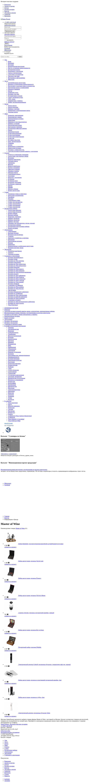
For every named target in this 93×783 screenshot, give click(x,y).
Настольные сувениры (15, 127)
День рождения (13, 403)
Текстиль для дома (13, 76)
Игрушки (11, 65)
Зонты (6, 104)
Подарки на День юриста (16, 269)
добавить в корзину (10, 547)
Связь (10, 368)
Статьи (6, 774)
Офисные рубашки (14, 169)
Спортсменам (12, 371)
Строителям (11, 373)
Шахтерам (11, 388)
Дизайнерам (12, 334)
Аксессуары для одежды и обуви (18, 156)
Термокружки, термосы (15, 100)
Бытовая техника (13, 233)
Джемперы (11, 163)
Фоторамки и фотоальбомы (16, 78)
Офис (6, 114)
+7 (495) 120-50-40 (10, 22)
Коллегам (11, 399)
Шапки (10, 185)
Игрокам (10, 337)
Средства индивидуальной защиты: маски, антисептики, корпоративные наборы (29, 311)
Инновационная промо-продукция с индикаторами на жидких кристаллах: (24, 469)
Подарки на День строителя (16, 279)
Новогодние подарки (14, 148)
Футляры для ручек (14, 140)
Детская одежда (13, 161)
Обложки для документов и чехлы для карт (21, 223)
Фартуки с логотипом (15, 177)
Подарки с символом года (16, 149)
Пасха (10, 404)
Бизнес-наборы (12, 213)
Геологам (11, 394)
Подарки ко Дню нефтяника (16, 275)
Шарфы (10, 187)
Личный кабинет (9, 34)
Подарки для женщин (11, 321)
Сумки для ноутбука (14, 203)
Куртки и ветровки (14, 167)
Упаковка (11, 143)
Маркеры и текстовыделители (17, 122)
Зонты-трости (12, 105)
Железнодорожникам (14, 336)
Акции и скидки (9, 6)
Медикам (11, 340)
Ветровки (11, 158)
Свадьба (10, 409)
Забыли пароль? (9, 41)
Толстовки (11, 176)
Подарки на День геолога (16, 303)
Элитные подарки (13, 254)
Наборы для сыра (13, 221)
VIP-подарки (8, 319)
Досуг (6, 81)
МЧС (9, 345)
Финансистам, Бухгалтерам (16, 378)
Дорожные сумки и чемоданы (17, 194)
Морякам (11, 342)
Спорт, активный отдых (15, 97)
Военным (11, 331)
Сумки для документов (15, 202)
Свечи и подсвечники (15, 73)
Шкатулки (11, 79)
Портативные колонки (15, 241)
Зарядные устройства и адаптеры (18, 238)
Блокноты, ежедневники (15, 115)
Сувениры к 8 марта (14, 300)
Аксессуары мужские (14, 212)
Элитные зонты (13, 112)
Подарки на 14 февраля (15, 293)
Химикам (11, 396)
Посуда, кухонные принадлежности (19, 68)
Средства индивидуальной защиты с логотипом (23, 151)
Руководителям (12, 365)
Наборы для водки (13, 220)
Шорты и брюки (13, 189)
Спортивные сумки (14, 200)
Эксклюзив (7, 249)
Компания (7, 4)
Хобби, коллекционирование (17, 102)
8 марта (10, 414)
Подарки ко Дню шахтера (16, 261)
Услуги (6, 8)
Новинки (7, 309)
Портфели (11, 197)
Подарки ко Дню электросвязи (17, 295)
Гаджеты (10, 236)
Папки (10, 130)
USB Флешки (12, 231)
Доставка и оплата (10, 13)
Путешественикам (13, 358)
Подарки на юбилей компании (17, 297)
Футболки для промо (14, 182)
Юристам (11, 393)
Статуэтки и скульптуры (15, 74)
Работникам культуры (15, 360)
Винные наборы (13, 215)
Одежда (6, 153)
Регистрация (8, 45)
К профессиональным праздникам (15, 326)
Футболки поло (13, 181)
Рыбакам (10, 367)
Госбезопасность (13, 332)
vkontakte (7, 780)
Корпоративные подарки (15, 118)
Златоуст (10, 252)
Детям (10, 398)
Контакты (7, 16)
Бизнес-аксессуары (14, 190)
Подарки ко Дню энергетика (17, 264)
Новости (7, 776)
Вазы (9, 61)
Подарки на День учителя (16, 280)
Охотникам (11, 350)
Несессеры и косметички (15, 195)
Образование (12, 349)
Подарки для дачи (13, 94)
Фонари (10, 243)
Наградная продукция (15, 125)
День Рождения (13, 305)
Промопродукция (13, 132)
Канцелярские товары (15, 117)
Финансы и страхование (15, 380)
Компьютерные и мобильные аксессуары (20, 246)
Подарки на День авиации (16, 270)
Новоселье (11, 407)
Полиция (11, 354)
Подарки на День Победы (16, 277)
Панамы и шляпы (13, 171)
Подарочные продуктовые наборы (18, 226)
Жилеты (10, 164)
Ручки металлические (14, 133)
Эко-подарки (12, 290)
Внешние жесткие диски (15, 248)
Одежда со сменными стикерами (18, 154)
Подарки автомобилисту (15, 257)
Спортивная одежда (14, 174)
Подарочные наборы (10, 208)
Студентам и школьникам (16, 375)
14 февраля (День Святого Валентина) (20, 416)
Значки (10, 145)
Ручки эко (11, 138)
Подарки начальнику (14, 262)
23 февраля (11, 417)
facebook (7, 779)
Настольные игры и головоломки (18, 87)
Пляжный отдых (13, 92)
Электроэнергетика (14, 389)
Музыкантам (12, 344)
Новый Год (11, 412)
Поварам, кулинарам (14, 352)
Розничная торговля (14, 363)
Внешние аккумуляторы (15, 234)
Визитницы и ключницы (15, 146)
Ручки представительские (16, 136)
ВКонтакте (7, 50)
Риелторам (11, 362)
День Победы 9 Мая (14, 420)
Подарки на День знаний (16, 282)
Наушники (11, 239)
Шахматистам (12, 386)
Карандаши (11, 120)
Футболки (11, 179)
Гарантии (7, 14)
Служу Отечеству (13, 370)
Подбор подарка (9, 9)
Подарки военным (13, 267)
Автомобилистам (13, 329)
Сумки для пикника (14, 205)
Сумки (6, 192)
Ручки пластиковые (14, 135)
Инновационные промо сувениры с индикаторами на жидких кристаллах (27, 313)
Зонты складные (13, 107)
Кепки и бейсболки (14, 166)
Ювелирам (11, 391)
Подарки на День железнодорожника (19, 272)
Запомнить (9, 40)
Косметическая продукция (16, 66)
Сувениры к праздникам (12, 256)
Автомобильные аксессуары (17, 83)
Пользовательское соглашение (10, 732)
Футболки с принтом (14, 184)
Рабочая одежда (13, 172)
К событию (7, 401)
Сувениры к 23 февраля (15, 285)
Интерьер (11, 63)
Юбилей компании (14, 406)
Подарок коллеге (13, 274)
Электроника (8, 230)
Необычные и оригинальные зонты (19, 110)
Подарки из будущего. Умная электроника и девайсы (20, 314)
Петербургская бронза (15, 251)
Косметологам (12, 339)
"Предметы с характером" (9, 454)
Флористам (11, 381)
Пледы (10, 91)
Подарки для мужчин (11, 322)
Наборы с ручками (14, 123)
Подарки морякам (13, 283)
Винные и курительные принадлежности (21, 84)
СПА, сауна (11, 99)
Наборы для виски (13, 218)
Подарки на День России (16, 288)
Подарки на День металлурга (17, 265)
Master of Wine (20, 528)
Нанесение (11, 244)
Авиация (11, 327)
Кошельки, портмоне (14, 216)
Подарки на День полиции (16, 298)
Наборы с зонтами (13, 109)
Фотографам (12, 383)
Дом (5, 60)
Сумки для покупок (14, 207)
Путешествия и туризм (15, 96)
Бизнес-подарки (13, 228)
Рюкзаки (10, 198)
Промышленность (13, 357)
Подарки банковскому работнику (18, 292)
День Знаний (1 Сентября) (16, 419)
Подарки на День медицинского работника (21, 301)
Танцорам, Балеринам (15, 376)
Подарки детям (12, 259)
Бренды (6, 11)
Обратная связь (5, 731)
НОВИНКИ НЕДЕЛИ (11, 308)
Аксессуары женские (14, 210)
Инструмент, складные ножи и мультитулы (21, 86)
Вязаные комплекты (14, 159)
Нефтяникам (12, 347)
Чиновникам (12, 385)
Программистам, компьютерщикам (19, 355)
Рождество (11, 411)
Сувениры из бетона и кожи (13, 324)
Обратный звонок (9, 25)
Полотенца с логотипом (15, 71)
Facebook (7, 48)
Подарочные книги (14, 69)
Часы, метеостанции (14, 141)
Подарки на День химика (16, 287)
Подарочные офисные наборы (17, 128)
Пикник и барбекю (14, 89)
